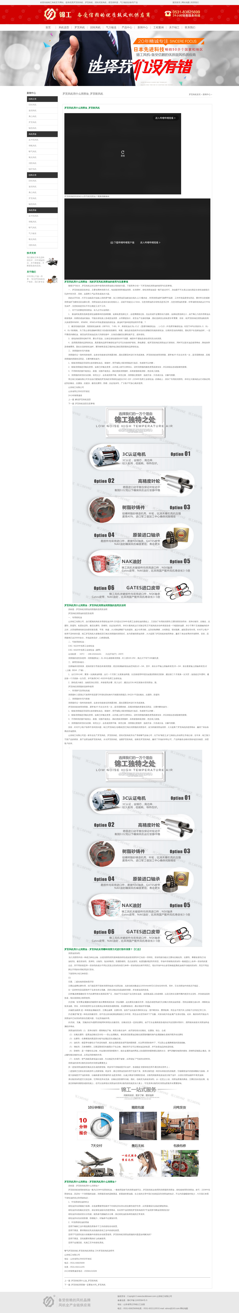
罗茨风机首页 (195, 94)
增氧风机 (32, 145)
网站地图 (186, 2)
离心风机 (32, 116)
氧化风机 (32, 157)
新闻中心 (143, 27)
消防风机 (32, 163)
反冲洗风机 (33, 140)
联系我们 (195, 2)
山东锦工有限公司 (164, 1296)
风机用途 (32, 134)
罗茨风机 (89, 2)
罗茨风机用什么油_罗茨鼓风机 (84, 1281)
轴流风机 (32, 128)
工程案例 (158, 27)
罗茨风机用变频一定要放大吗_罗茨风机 (88, 1285)
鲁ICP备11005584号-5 (137, 1300)
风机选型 (64, 27)
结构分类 (32, 99)
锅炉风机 (32, 169)
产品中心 (127, 27)
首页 (48, 27)
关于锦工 (174, 27)
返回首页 (176, 2)
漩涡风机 (32, 110)
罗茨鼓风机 (78, 2)
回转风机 (95, 27)
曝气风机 (32, 151)
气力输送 (111, 27)
